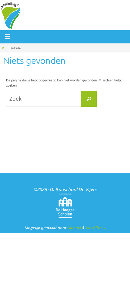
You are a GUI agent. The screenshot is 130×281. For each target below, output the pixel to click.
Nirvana (74, 227)
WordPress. (95, 227)
